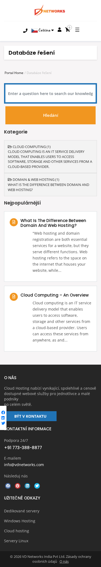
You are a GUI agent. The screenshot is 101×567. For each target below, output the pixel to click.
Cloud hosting (16, 530)
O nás (64, 561)
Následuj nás (16, 475)
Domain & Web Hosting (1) (35, 179)
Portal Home (14, 73)
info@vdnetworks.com (24, 464)
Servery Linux (16, 540)
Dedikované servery (21, 510)
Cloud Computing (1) (31, 146)
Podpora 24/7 (16, 440)
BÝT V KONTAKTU (30, 416)
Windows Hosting (19, 520)
